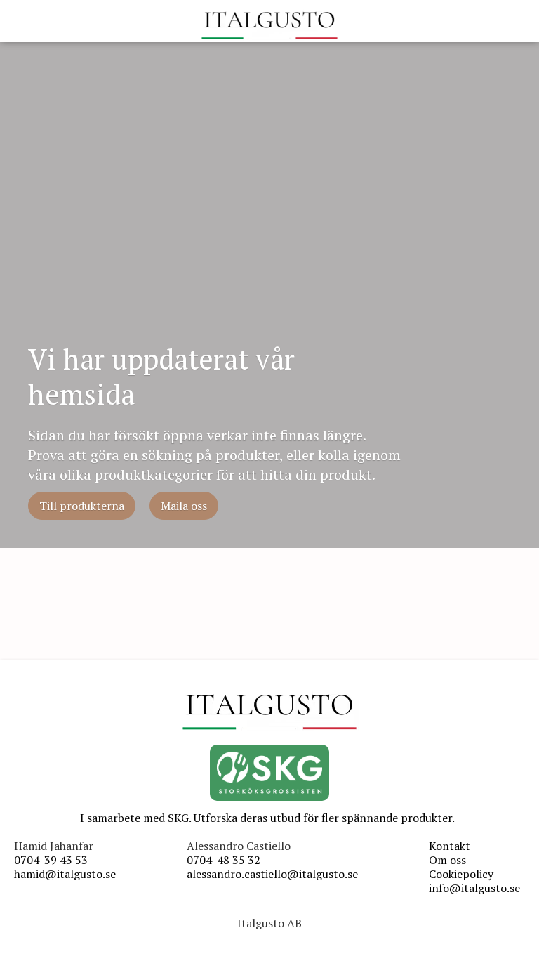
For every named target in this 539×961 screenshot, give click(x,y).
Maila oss (184, 506)
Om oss (447, 860)
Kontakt (449, 846)
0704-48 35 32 (223, 860)
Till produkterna (81, 506)
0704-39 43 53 (51, 860)
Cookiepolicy (461, 874)
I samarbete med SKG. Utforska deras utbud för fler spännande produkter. (267, 817)
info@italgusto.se (474, 888)
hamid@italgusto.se (65, 874)
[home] (269, 24)
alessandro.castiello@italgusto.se (272, 874)
